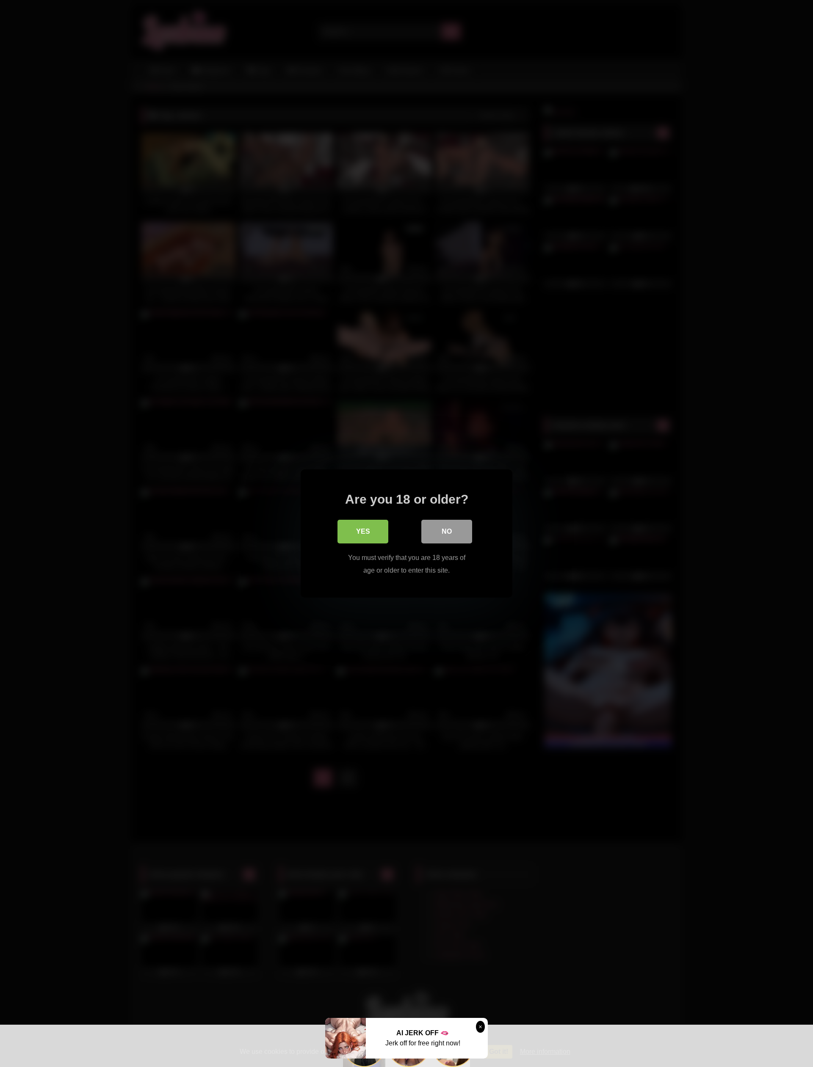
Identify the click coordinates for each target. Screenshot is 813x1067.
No (447, 531)
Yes (363, 531)
